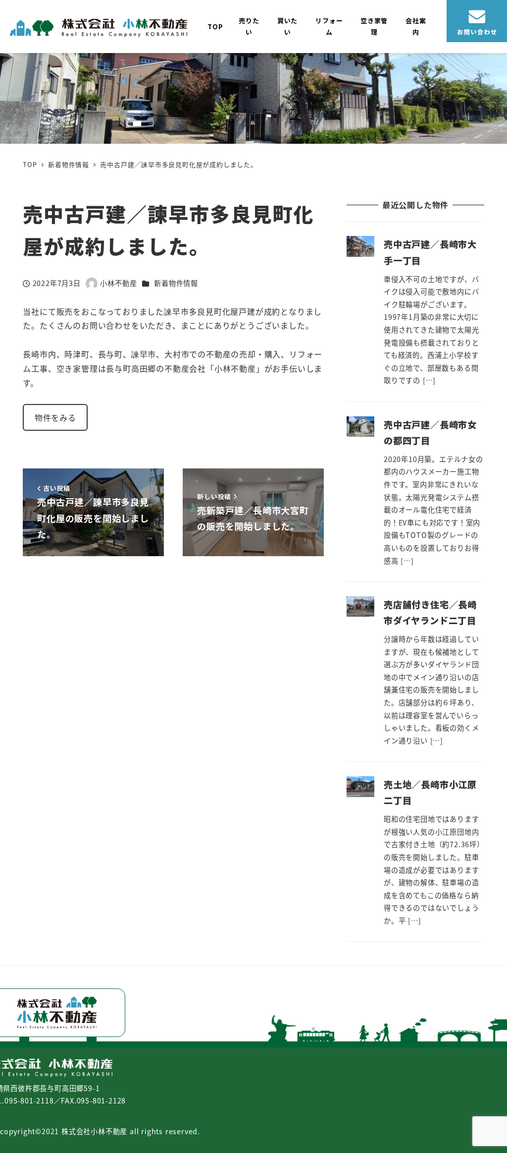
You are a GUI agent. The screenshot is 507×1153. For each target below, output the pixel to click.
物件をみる (55, 417)
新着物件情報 (176, 283)
